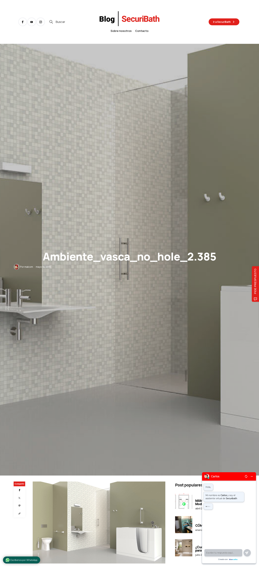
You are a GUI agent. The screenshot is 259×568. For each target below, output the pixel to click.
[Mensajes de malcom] (17, 267)
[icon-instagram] (40, 22)
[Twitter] (19, 498)
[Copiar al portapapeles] (19, 513)
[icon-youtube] (31, 22)
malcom (28, 266)
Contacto (142, 31)
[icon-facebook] (22, 22)
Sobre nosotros (121, 31)
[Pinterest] (19, 506)
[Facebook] (19, 490)
